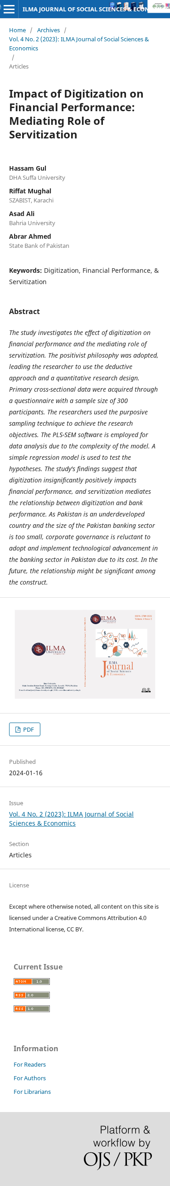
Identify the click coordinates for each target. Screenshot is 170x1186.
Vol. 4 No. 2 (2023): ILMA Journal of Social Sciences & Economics (79, 43)
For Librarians (32, 1092)
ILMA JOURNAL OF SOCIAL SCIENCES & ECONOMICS (96, 9)
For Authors (30, 1078)
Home (17, 30)
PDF (28, 729)
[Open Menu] (9, 9)
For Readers (30, 1064)
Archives (48, 30)
